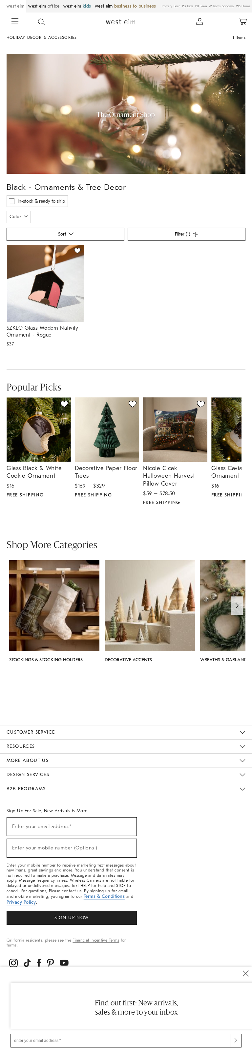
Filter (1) (182, 234)
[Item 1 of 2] (45, 283)
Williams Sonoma (221, 6)
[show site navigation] (15, 22)
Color (15, 216)
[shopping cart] (242, 21)
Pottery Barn (171, 6)
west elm (15, 6)
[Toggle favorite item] (64, 404)
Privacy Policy (21, 902)
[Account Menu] (199, 21)
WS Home (243, 6)
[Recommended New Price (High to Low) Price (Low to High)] (65, 236)
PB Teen (201, 6)
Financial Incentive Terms (96, 940)
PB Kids (187, 6)
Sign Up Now (71, 917)
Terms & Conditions (104, 896)
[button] (41, 21)
